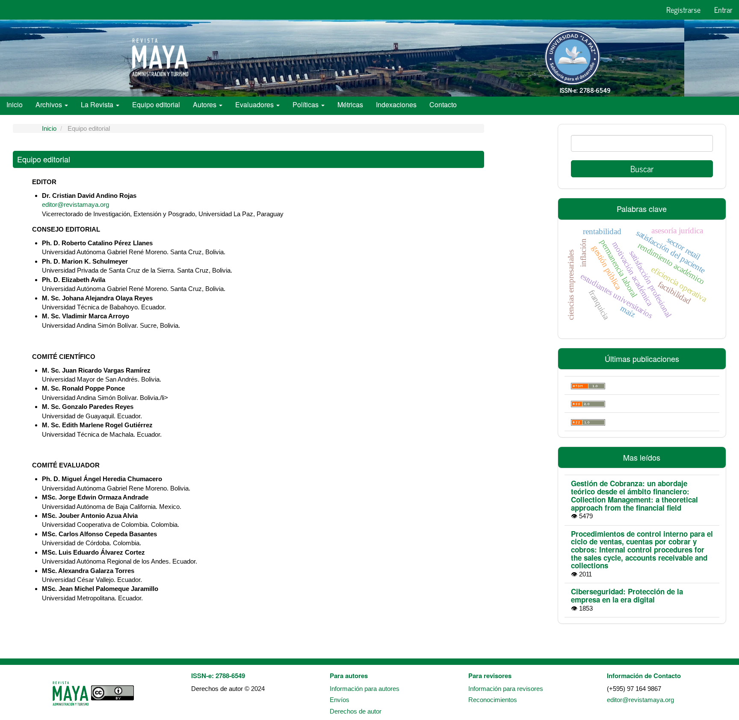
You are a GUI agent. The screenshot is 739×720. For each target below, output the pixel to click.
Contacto (443, 104)
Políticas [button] (306, 104)
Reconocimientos (492, 699)
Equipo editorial (156, 104)
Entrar (723, 9)
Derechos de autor (355, 711)
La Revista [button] (98, 104)
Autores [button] (205, 104)
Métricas (350, 104)
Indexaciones (396, 104)
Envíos (339, 699)
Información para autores (364, 688)
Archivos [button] (49, 104)
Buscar (641, 169)
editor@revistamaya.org (75, 204)
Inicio (14, 104)
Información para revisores (505, 688)
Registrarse (683, 9)
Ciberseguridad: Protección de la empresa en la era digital (627, 595)
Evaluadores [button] (255, 104)
